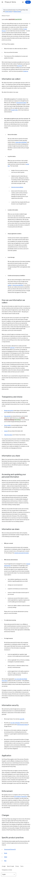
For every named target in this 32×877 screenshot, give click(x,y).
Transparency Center (7, 870)
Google (4, 866)
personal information (21, 102)
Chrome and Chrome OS (10, 849)
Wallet (5, 857)
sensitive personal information (22, 553)
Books (5, 853)
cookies (9, 285)
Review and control (8, 410)
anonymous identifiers (18, 285)
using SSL (22, 719)
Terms (21, 866)
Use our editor (7, 425)
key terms (19, 65)
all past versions (17, 11)
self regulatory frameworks (20, 796)
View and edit (7, 416)
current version (8, 11)
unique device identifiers (21, 142)
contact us (25, 71)
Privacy (17, 866)
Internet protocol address (17, 187)
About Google (10, 866)
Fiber (5, 860)
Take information (8, 434)
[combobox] (8, 874)
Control (6, 431)
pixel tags (12, 347)
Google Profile (14, 110)
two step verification (15, 722)
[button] (2, 2)
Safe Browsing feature (22, 724)
